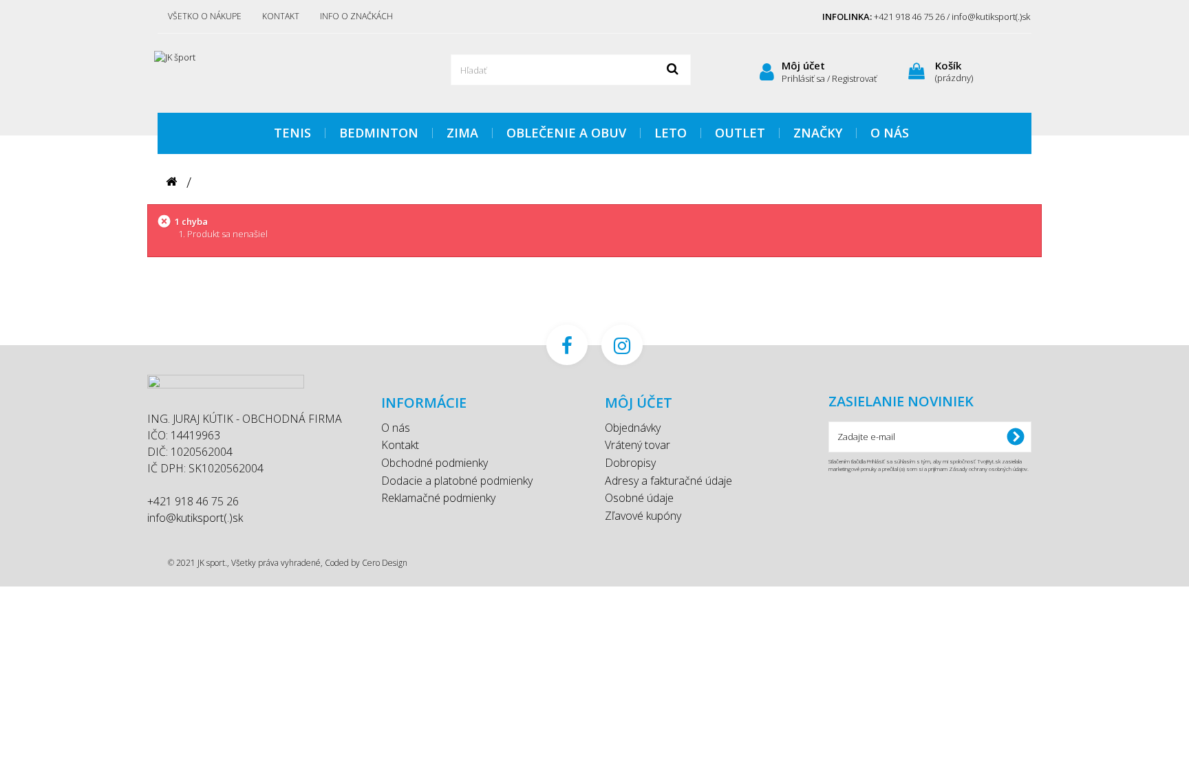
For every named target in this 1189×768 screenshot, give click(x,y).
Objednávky (633, 427)
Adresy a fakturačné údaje (668, 480)
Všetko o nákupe (205, 16)
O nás (395, 427)
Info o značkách (356, 16)
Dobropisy (630, 462)
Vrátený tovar (637, 444)
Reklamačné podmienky (438, 497)
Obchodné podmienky (434, 462)
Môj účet (803, 65)
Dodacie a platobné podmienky (457, 480)
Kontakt (280, 16)
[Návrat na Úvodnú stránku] (171, 181)
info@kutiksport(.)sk (195, 517)
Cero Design (384, 563)
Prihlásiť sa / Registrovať (829, 78)
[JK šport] (285, 72)
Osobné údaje (639, 497)
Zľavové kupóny (643, 515)
